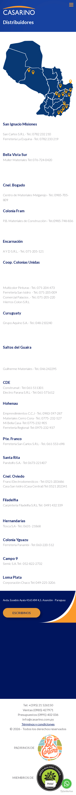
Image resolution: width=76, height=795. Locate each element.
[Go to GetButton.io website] (66, 791)
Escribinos (21, 613)
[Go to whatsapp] (67, 784)
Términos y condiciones (38, 724)
